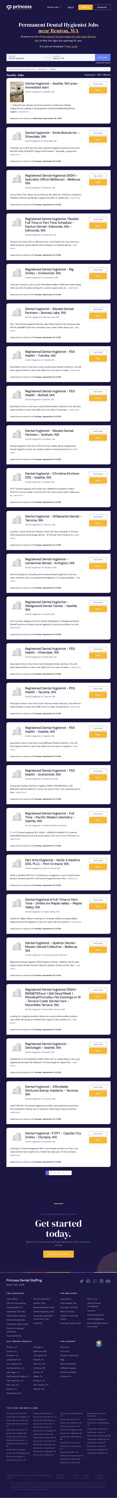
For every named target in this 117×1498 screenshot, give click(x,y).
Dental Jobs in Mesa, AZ (69, 1452)
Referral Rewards (68, 1363)
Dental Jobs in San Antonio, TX (44, 1417)
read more (23, 111)
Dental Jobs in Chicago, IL (16, 1450)
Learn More (11, 1299)
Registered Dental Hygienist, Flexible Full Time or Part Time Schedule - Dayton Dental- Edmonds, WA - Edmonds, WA (52, 225)
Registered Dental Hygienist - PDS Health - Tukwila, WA (50, 354)
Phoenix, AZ (11, 1347)
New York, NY (39, 1363)
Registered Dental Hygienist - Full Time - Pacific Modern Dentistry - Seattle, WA (50, 817)
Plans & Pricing (67, 1311)
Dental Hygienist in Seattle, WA (40, 91)
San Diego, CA (13, 1372)
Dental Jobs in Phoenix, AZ (16, 1413)
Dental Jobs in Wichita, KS (97, 1453)
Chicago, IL (38, 1347)
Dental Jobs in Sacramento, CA (70, 1447)
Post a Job (92, 1299)
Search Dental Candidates (94, 1305)
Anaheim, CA (12, 1355)
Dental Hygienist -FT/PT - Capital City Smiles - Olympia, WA (53, 1135)
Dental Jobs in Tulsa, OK (96, 1443)
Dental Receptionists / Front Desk (97, 1325)
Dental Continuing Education (15, 1330)
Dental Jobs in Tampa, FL (96, 1446)
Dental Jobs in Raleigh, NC (97, 1419)
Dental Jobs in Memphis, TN (70, 1423)
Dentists (91, 1310)
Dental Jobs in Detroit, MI (70, 1426)
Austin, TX (38, 1372)
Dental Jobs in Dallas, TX (15, 1457)
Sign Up (85, 7)
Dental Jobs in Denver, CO (16, 1437)
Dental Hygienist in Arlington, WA (40, 567)
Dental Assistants (95, 1315)
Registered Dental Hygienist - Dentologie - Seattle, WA (46, 1046)
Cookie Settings (86, 1476)
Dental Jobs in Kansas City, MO (72, 1456)
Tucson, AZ (11, 1351)
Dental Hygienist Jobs (43, 1311)
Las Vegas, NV (40, 1355)
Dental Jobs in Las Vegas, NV (17, 1420)
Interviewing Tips (68, 1303)
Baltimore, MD (40, 1351)
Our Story (65, 1351)
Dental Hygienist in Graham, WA (40, 439)
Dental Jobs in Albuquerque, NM (70, 1438)
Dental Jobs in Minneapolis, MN (99, 1436)
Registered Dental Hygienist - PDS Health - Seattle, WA (50, 730)
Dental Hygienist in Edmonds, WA (40, 234)
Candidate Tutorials (15, 1311)
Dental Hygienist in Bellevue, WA (40, 187)
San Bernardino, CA (15, 1368)
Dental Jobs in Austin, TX (42, 1427)
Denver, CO (11, 1389)
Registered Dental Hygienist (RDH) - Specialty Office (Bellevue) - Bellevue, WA (53, 179)
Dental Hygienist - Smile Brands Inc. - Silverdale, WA (52, 135)
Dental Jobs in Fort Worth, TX (44, 1441)
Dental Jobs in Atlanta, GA (70, 1459)
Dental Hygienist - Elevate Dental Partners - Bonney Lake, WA (49, 311)
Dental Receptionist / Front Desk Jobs (43, 1317)
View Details (98, 84)
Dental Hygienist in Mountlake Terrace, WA (45, 1009)
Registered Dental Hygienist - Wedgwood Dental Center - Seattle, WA (51, 606)
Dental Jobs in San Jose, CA (43, 1424)
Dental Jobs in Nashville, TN (43, 1455)
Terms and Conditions (99, 1476)
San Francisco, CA (14, 1380)
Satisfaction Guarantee (60, 1476)
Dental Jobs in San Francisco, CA (17, 1425)
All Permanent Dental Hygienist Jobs (21, 69)
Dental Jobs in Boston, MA (43, 1434)
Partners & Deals (68, 1372)
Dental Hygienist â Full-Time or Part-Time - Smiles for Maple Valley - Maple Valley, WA (53, 903)
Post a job (71, 46)
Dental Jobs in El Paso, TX (70, 1419)
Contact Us (65, 1376)
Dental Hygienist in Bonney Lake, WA (42, 317)
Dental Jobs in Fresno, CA (70, 1443)
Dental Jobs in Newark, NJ (43, 1413)
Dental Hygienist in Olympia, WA (40, 1141)
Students (37, 1323)
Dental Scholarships (15, 1320)
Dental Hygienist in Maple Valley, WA (42, 911)
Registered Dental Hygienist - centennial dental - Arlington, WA (50, 561)
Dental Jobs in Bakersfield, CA (98, 1439)
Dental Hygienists (95, 1319)
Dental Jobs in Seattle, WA (16, 1433)
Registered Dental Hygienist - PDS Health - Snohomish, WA (50, 772)
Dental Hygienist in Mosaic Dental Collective (46, 955)
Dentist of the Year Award (69, 1317)
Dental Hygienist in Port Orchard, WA (42, 868)
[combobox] (28, 57)
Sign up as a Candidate (58, 1254)
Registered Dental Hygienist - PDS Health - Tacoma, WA (50, 690)
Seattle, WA (38, 1389)
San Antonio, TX (40, 1384)
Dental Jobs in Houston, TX (16, 1440)
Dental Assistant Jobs (43, 1307)
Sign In (71, 7)
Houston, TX (39, 1380)
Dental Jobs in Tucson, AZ (16, 1460)
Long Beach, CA (13, 1359)
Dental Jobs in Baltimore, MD (71, 1430)
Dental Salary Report (16, 1315)
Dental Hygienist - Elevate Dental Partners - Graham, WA (49, 433)
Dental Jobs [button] (53, 7)
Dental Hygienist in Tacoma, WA (40, 524)
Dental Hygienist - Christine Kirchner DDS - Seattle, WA (52, 475)
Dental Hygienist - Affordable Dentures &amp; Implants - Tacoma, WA (51, 1090)
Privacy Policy (76, 1476)
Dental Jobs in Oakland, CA (97, 1429)
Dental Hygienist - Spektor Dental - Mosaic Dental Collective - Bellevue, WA (51, 947)
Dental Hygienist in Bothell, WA (39, 399)
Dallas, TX (37, 1376)
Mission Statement (69, 1355)
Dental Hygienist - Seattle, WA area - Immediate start (52, 85)
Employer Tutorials (69, 1307)
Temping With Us (14, 1307)
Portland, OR (39, 1368)
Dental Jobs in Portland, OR (16, 1430)
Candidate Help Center (17, 1324)
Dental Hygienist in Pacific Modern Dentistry (46, 825)
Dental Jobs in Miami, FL (96, 1432)
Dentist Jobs (39, 1303)
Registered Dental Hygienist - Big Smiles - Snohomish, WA (49, 271)
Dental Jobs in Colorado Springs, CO (96, 1414)
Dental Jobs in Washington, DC (18, 1453)
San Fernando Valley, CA (17, 1376)
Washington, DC (13, 1393)
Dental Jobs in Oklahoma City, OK (71, 1414)
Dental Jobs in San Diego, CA (44, 1420)
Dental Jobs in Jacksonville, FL (44, 1438)
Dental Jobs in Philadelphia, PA (44, 1431)
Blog (62, 1359)
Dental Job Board (41, 1299)
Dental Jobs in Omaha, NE (70, 1463)
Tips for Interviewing (16, 1303)
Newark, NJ (38, 1359)
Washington (43, 69)
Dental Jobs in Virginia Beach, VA (98, 1424)
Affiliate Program (68, 1368)
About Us (64, 1347)
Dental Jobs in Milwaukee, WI (71, 1433)
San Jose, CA (12, 1384)
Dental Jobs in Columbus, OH (44, 1444)
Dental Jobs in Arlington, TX (97, 1450)
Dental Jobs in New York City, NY (17, 1445)
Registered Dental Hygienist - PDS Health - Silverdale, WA (50, 651)
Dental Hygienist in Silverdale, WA (41, 141)
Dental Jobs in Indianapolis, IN (44, 1451)
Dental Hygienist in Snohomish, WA (41, 277)
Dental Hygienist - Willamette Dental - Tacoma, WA (53, 518)
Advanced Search (103, 62)
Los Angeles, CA (14, 1363)
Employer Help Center (70, 1323)
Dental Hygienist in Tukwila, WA (40, 360)
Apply (98, 139)
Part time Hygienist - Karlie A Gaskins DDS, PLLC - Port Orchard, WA (52, 862)
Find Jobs (102, 57)
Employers (102, 7)
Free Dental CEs (13, 1335)
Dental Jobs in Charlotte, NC (44, 1448)
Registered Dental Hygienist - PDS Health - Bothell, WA (50, 393)
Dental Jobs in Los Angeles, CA (17, 1417)
